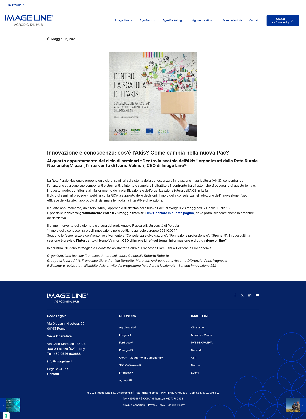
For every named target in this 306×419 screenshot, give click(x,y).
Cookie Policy (176, 405)
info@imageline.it (59, 361)
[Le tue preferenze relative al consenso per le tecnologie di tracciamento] (6, 415)
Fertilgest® (126, 342)
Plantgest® (126, 350)
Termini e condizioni (133, 405)
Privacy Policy (156, 405)
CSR (193, 357)
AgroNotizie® (127, 327)
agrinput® (125, 380)
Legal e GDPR (57, 369)
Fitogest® (125, 335)
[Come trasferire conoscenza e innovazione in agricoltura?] (296, 405)
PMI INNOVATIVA (201, 342)
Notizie (195, 365)
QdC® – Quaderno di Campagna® (141, 357)
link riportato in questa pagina (170, 213)
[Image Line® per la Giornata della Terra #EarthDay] (10, 405)
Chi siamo (197, 327)
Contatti (53, 374)
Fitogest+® (126, 372)
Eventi (195, 372)
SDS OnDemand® (130, 365)
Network (196, 350)
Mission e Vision (201, 335)
